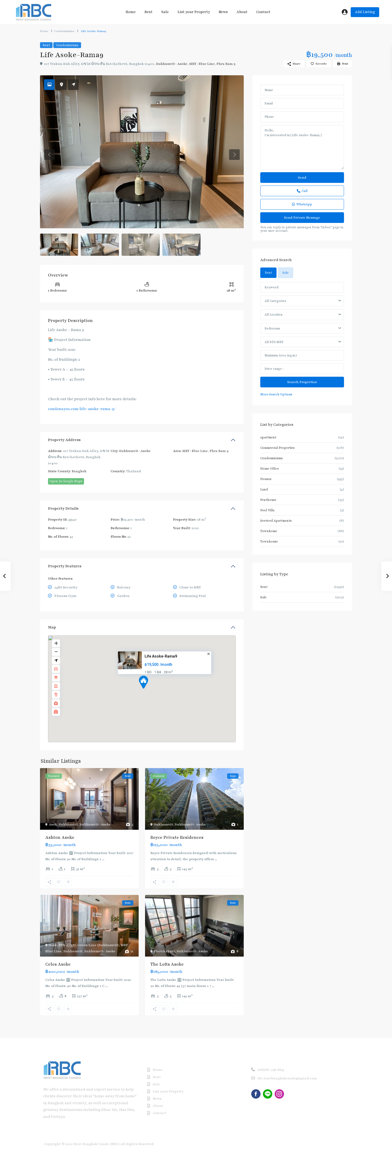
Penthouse (268, 500)
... (103, 859)
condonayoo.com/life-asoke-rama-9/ (81, 408)
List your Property (194, 12)
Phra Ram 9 (226, 64)
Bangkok (79, 471)
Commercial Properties (277, 448)
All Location (273, 314)
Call (304, 191)
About (242, 12)
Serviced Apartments (276, 520)
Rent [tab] (268, 272)
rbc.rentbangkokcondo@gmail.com (287, 1078)
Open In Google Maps (66, 481)
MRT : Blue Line (202, 64)
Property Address (64, 439)
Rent (149, 12)
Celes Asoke (58, 964)
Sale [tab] (285, 272)
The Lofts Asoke (167, 964)
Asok (53, 824)
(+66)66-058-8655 (270, 1070)
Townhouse (269, 541)
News (223, 12)
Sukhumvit (68, 824)
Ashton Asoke (59, 837)
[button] (143, 682)
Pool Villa (267, 510)
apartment (268, 437)
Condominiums (64, 31)
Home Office (269, 468)
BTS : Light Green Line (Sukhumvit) (89, 945)
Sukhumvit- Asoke (171, 64)
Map (52, 627)
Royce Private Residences (176, 837)
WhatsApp (304, 204)
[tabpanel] (302, 339)
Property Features (64, 566)
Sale (165, 12)
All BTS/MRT (274, 342)
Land (264, 489)
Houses (265, 479)
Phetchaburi (164, 951)
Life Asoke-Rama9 (161, 656)
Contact (263, 12)
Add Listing (365, 12)
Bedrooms (272, 328)
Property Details (63, 508)
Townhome (268, 531)
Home (131, 12)
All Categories (275, 301)
